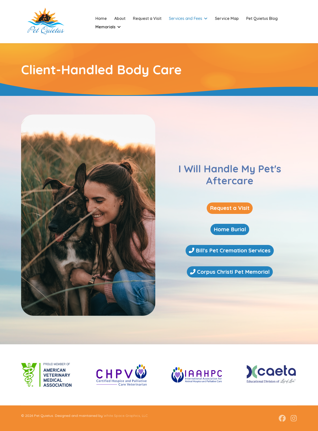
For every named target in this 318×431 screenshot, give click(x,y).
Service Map (227, 18)
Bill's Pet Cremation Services (232, 250)
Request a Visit (147, 18)
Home (101, 18)
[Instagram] (294, 418)
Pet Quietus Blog (262, 18)
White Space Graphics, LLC (126, 415)
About (119, 18)
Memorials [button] (105, 26)
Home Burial (230, 229)
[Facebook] (282, 418)
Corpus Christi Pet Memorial (233, 271)
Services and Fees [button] (185, 18)
